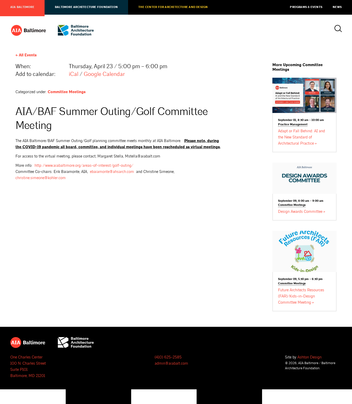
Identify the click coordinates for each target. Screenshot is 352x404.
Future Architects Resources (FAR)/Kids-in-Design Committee (301, 296)
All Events (28, 55)
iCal (73, 74)
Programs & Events (306, 7)
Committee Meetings (67, 92)
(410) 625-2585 (168, 357)
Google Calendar (104, 74)
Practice (292, 124)
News (337, 7)
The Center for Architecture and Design (173, 7)
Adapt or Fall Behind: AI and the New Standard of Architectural (301, 137)
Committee (292, 205)
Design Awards (300, 211)
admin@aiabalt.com (171, 363)
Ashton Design (309, 357)
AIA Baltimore (22, 7)
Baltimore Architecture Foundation (86, 7)
